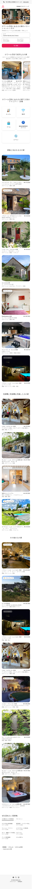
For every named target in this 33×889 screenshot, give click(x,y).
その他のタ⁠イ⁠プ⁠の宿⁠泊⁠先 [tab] (8, 819)
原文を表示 (26, 2)
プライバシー (13, 881)
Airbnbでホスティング (23, 6)
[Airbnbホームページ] (3, 6)
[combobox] (16, 36)
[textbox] (9, 41)
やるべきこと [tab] (19, 819)
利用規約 (20, 881)
